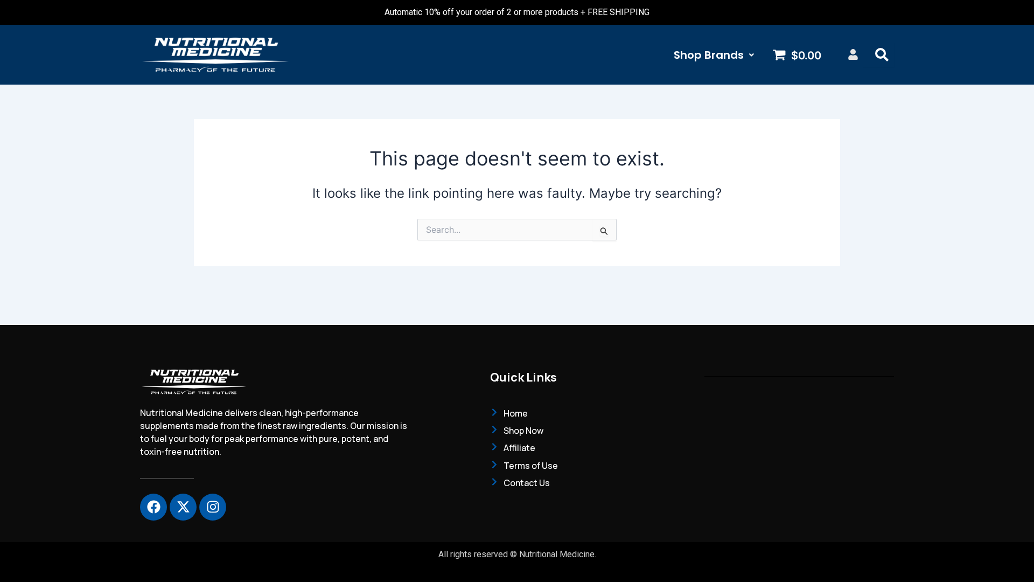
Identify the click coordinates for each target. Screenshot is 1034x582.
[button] (714, 55)
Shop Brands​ (709, 55)
